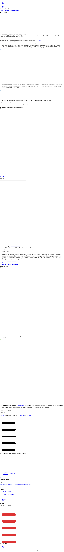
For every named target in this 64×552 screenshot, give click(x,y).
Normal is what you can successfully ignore (9, 10)
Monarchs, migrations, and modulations (9, 264)
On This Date (2, 470)
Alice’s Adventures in (15, 246)
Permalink (1, 174)
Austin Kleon (2, 415)
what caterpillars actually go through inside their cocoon (23, 252)
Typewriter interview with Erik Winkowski (8, 494)
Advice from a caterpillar (5, 176)
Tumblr (3, 501)
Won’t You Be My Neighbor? (20, 405)
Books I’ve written (4, 497)
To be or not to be (5, 474)
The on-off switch (5, 471)
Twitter (3, 500)
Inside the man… (4, 493)
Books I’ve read (4, 499)
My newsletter (4, 498)
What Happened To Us (40, 40)
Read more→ (30, 415)
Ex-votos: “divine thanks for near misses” (9, 473)
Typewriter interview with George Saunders (8, 491)
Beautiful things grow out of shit (11, 261)
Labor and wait (5, 472)
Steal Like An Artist (21, 415)
